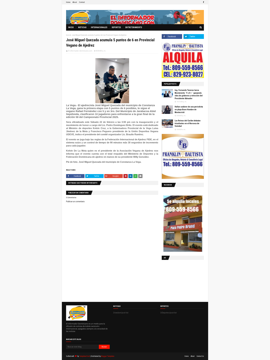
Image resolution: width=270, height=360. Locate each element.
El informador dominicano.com (80, 51)
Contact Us (200, 356)
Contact (82, 2)
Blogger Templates (107, 356)
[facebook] (203, 2)
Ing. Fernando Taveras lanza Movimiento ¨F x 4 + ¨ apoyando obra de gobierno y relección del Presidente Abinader (189, 94)
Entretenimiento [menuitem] (133, 27)
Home (68, 2)
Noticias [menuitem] (82, 27)
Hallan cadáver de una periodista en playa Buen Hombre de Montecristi (189, 109)
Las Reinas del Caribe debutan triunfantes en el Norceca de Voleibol (188, 123)
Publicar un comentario (75, 201)
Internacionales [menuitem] (99, 27)
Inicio (68, 35)
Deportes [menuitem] (116, 27)
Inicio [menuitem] (71, 27)
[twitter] (194, 36)
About (74, 2)
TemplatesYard (84, 356)
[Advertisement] (179, 280)
